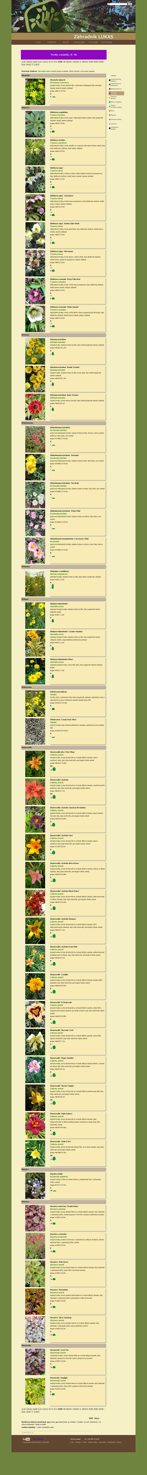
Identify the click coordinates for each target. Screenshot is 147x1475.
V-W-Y (37, 64)
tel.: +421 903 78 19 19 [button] (92, 1439)
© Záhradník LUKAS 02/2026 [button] (31, 1442)
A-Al (23, 62)
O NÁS (38, 42)
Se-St (28, 64)
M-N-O (85, 62)
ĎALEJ (96, 1418)
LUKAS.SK (45, 1442)
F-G (55, 62)
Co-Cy (45, 62)
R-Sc (23, 64)
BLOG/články (107, 42)
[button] (35, 278)
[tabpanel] (64, 55)
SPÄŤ (91, 1418)
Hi (64, 62)
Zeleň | (85, 1442)
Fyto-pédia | (103, 1442)
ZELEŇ (66, 42)
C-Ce (40, 62)
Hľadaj (130, 4)
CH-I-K (76, 62)
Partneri (119, 1442)
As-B (35, 62)
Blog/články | (112, 1442)
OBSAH (113, 76)
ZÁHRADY (51, 42)
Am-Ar (29, 62)
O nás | (72, 1442)
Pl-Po (96, 62)
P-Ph (91, 62)
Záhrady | (78, 1442)
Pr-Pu (101, 62)
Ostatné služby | (93, 1442)
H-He (60, 62)
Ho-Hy (69, 62)
